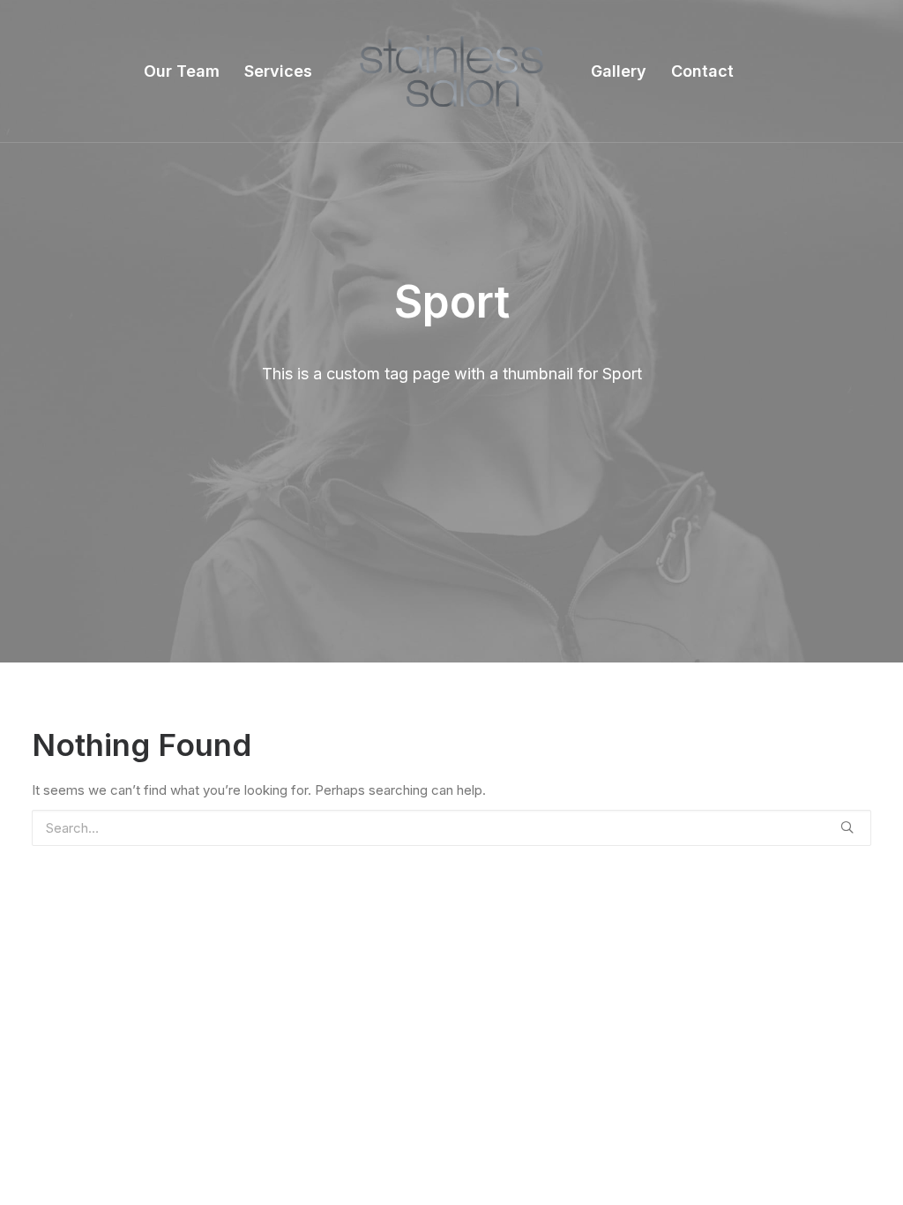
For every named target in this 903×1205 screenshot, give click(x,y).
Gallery (618, 71)
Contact (702, 71)
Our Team (182, 71)
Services (278, 71)
